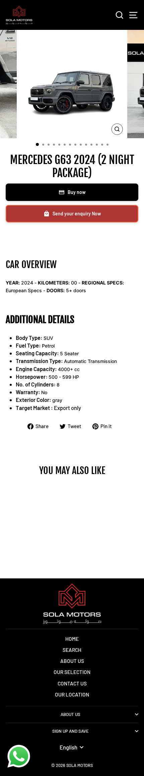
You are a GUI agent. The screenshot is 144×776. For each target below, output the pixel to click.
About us (70, 714)
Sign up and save (70, 731)
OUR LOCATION (72, 694)
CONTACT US (72, 683)
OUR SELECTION (72, 672)
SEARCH (72, 650)
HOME (72, 639)
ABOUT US (72, 661)
